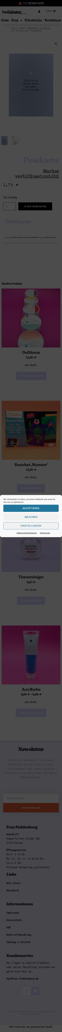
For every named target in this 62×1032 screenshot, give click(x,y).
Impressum (45, 533)
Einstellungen (31, 525)
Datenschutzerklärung (27, 533)
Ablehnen (31, 516)
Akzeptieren (31, 508)
